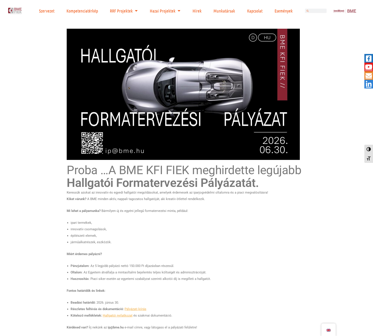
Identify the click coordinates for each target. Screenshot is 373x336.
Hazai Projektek (162, 10)
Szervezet (46, 10)
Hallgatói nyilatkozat (118, 315)
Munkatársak (224, 10)
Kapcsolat (254, 10)
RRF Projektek (121, 10)
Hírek (197, 10)
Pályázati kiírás (135, 309)
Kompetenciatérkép (82, 10)
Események (284, 10)
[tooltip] (368, 58)
